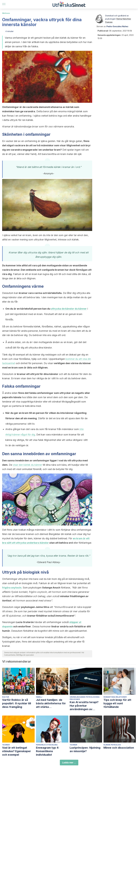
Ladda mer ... (69, 762)
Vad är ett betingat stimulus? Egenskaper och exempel (16, 751)
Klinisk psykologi (112, 745)
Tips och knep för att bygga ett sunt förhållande (117, 703)
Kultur (5, 697)
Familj (39, 697)
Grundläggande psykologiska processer (84, 698)
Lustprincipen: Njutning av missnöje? (85, 749)
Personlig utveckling (47, 745)
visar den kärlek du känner (27, 464)
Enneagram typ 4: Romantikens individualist (47, 751)
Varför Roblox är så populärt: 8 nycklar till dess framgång (16, 703)
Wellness (6, 13)
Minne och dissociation (119, 747)
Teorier (6, 745)
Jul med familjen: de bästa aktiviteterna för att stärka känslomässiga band (51, 703)
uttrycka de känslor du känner (69, 308)
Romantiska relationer (115, 697)
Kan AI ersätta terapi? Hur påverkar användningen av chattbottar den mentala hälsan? (86, 706)
